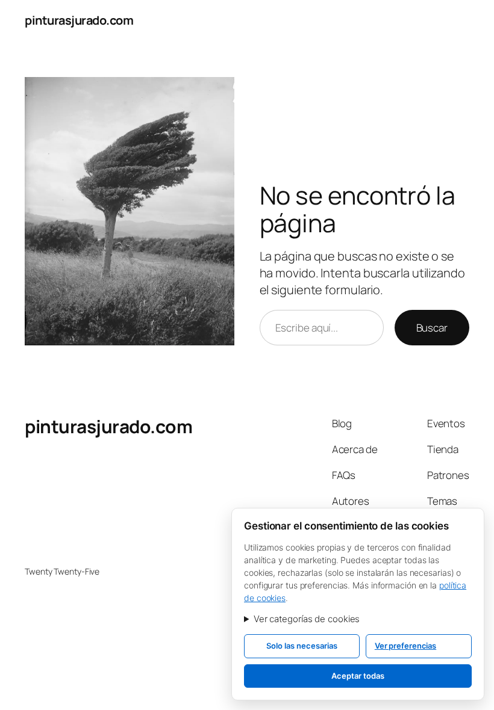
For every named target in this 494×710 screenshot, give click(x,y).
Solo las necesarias (301, 645)
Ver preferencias (405, 645)
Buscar (432, 328)
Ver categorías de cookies (307, 619)
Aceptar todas (357, 676)
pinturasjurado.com (79, 20)
